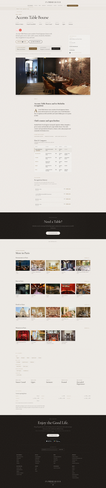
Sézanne (18, 463)
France (20, 14)
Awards (73, 472)
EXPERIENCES (49, 5)
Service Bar (55, 458)
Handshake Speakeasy (57, 456)
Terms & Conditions (75, 477)
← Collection (19, 11)
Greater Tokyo (19, 468)
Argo (54, 463)
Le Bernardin (19, 458)
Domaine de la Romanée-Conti (77, 458)
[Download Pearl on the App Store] (49, 441)
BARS (40, 5)
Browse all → (87, 281)
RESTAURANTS (30, 5)
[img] (17, 30)
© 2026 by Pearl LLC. (53, 483)
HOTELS (36, 5)
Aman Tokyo (37, 460)
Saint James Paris (37, 153)
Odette (18, 461)
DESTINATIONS (19, 466)
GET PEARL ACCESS (53, 435)
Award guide (68, 188)
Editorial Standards (75, 474)
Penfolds (73, 461)
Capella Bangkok (38, 456)
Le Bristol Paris (37, 461)
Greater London (19, 474)
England (18, 471)
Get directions (72, 50)
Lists (73, 471)
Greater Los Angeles (20, 472)
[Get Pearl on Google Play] (57, 441)
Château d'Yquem (75, 456)
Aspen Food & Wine (57, 468)
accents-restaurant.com (73, 46)
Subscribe (61, 449)
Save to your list (36, 41)
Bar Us (55, 461)
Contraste (36, 157)
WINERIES (44, 5)
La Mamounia (37, 458)
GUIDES (55, 5)
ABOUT (73, 466)
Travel (36, 471)
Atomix (18, 460)
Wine (36, 469)
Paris (17, 14)
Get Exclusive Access (53, 233)
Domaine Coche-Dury (75, 463)
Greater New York (19, 469)
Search (73, 469)
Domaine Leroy (74, 460)
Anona (36, 169)
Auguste (36, 165)
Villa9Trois (36, 161)
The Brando (37, 463)
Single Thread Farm (20, 456)
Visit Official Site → (53, 241)
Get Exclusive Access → (73, 5)
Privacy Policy (74, 476)
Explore (73, 468)
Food (36, 468)
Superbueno (56, 460)
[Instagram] (53, 484)
